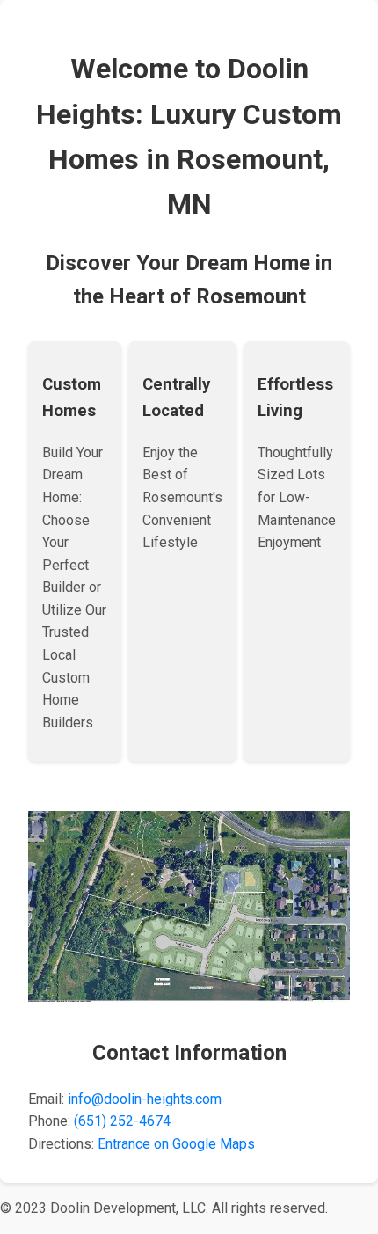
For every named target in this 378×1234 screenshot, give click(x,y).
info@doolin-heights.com (145, 1099)
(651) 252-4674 (122, 1121)
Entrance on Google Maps (176, 1143)
